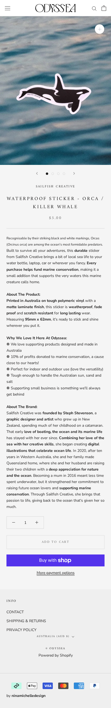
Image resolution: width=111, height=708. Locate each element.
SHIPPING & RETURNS (26, 621)
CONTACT (15, 612)
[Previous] (37, 173)
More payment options (56, 572)
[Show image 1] (47, 173)
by (26, 695)
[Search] (94, 8)
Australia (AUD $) (53, 636)
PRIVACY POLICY (21, 629)
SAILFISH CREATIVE (55, 187)
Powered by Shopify (56, 655)
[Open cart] (104, 8)
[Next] (74, 173)
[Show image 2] (52, 173)
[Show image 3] (58, 173)
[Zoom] (99, 29)
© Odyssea (56, 648)
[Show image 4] (64, 173)
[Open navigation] (7, 8)
